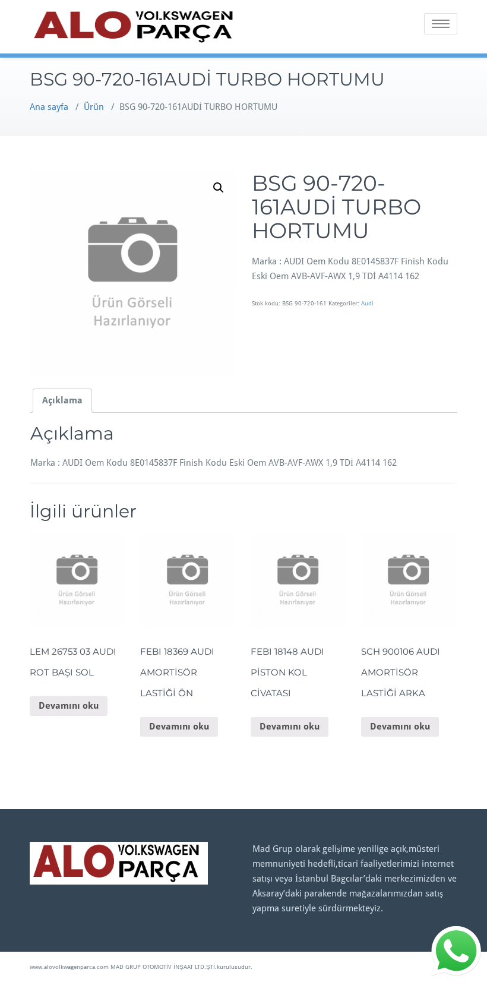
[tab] (62, 401)
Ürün (94, 107)
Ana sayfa (49, 107)
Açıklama (62, 400)
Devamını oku (69, 705)
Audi (367, 303)
